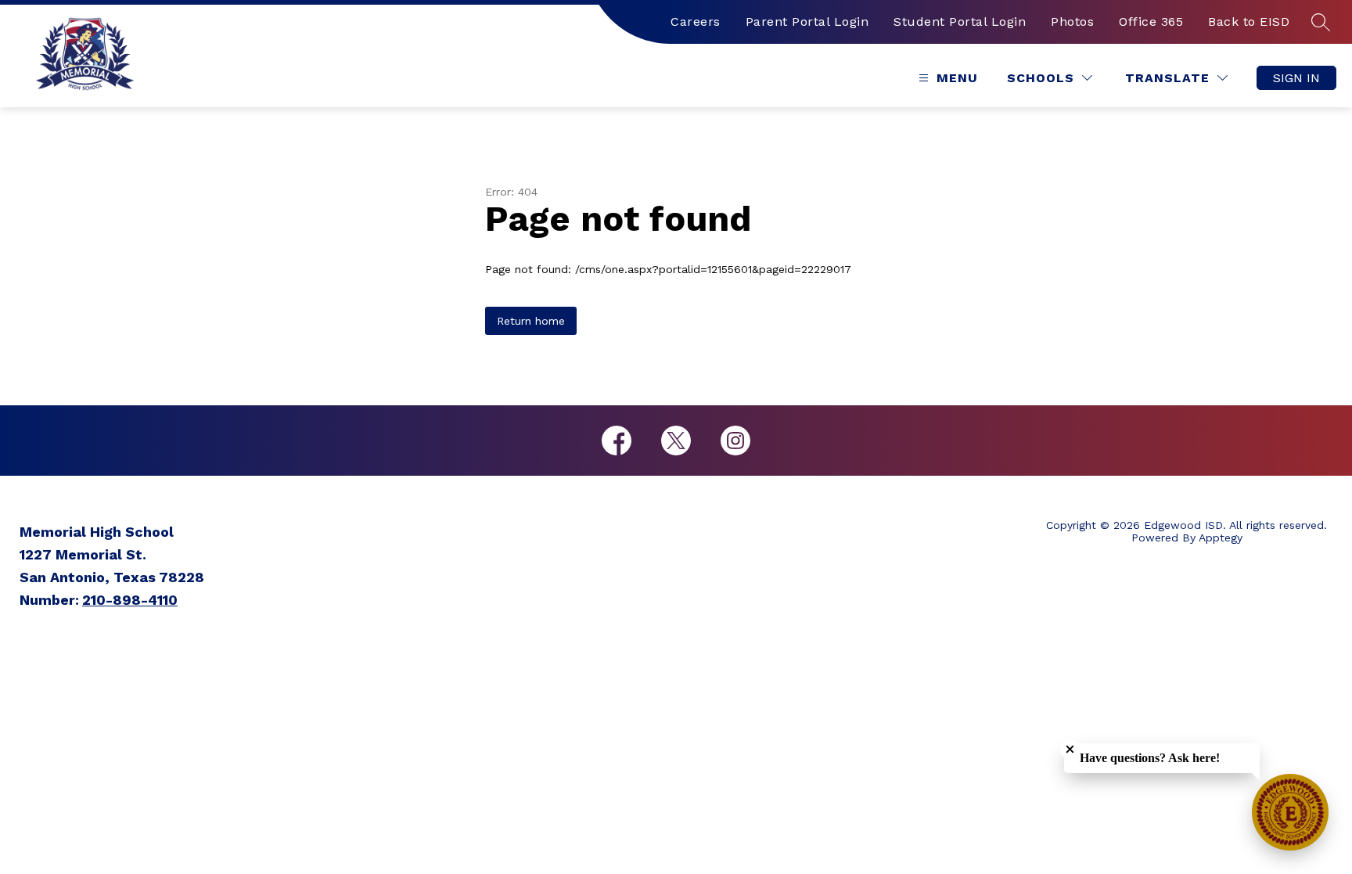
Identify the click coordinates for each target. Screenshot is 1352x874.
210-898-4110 (130, 600)
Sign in (1296, 77)
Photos (1072, 21)
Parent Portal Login (807, 21)
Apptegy (1220, 537)
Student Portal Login (960, 21)
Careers (696, 21)
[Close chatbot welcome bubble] (1070, 749)
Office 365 (1151, 21)
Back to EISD (1248, 21)
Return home (531, 321)
